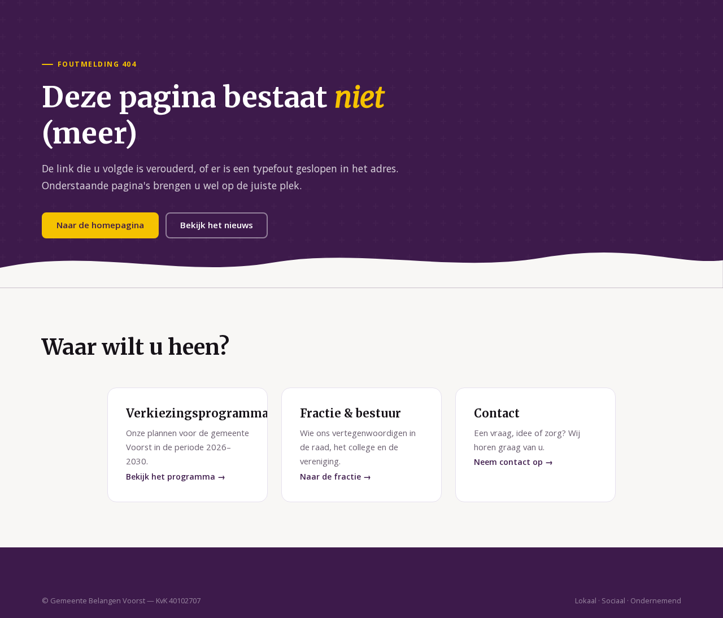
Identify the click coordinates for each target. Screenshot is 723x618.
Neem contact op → (513, 461)
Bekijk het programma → (175, 476)
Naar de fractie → (335, 476)
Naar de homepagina (100, 224)
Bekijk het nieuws (216, 224)
